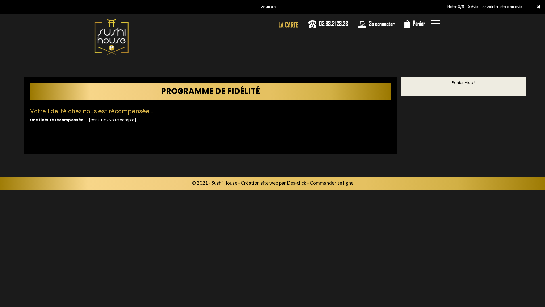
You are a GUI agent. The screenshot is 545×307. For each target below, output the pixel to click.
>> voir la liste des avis (502, 6)
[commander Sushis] (111, 37)
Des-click (296, 183)
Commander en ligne (331, 183)
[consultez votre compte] (112, 120)
